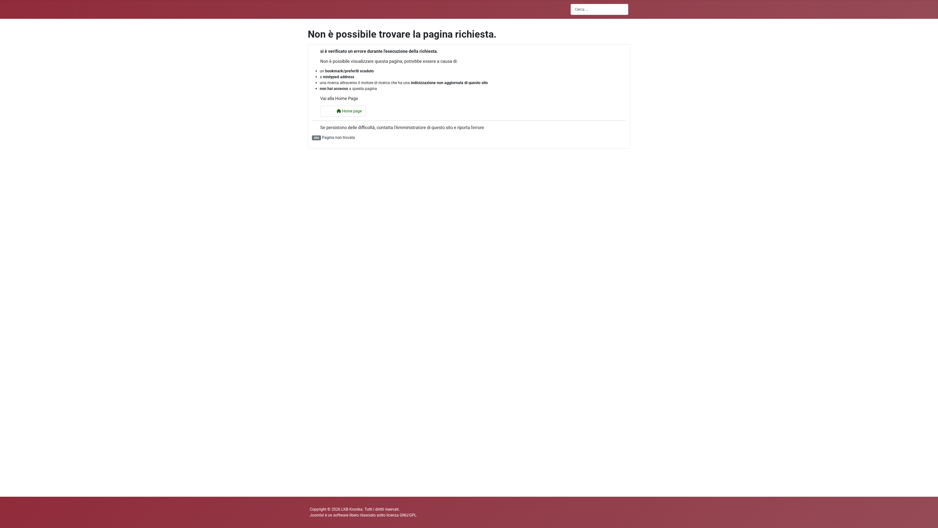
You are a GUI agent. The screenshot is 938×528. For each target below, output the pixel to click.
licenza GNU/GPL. (401, 515)
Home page (351, 111)
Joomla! (317, 515)
